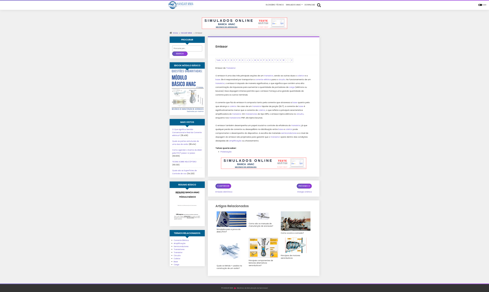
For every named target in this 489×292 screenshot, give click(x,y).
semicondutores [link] (289, 133)
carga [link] (292, 87)
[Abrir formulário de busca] (319, 5)
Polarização (226, 151)
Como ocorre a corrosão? (292, 233)
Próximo (303, 186)
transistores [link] (251, 114)
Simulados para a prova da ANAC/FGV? (228, 230)
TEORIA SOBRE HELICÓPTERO (184, 161)
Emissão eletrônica (223, 192)
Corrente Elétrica (181, 240)
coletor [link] (300, 75)
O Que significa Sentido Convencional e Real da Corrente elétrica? (187, 132)
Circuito (177, 255)
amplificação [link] (235, 140)
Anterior (224, 186)
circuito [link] (281, 79)
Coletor (177, 258)
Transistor (178, 252)
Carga (176, 264)
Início (175, 33)
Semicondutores (181, 246)
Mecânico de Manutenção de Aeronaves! (252, 288)
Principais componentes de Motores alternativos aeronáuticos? (261, 263)
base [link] (217, 79)
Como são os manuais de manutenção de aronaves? (261, 224)
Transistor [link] (231, 68)
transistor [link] (268, 75)
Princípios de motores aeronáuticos (290, 256)
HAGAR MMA (186, 33)
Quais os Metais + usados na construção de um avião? (229, 267)
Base (176, 261)
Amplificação (180, 243)
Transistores (179, 249)
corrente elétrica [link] (263, 79)
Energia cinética (304, 192)
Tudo (218, 60)
